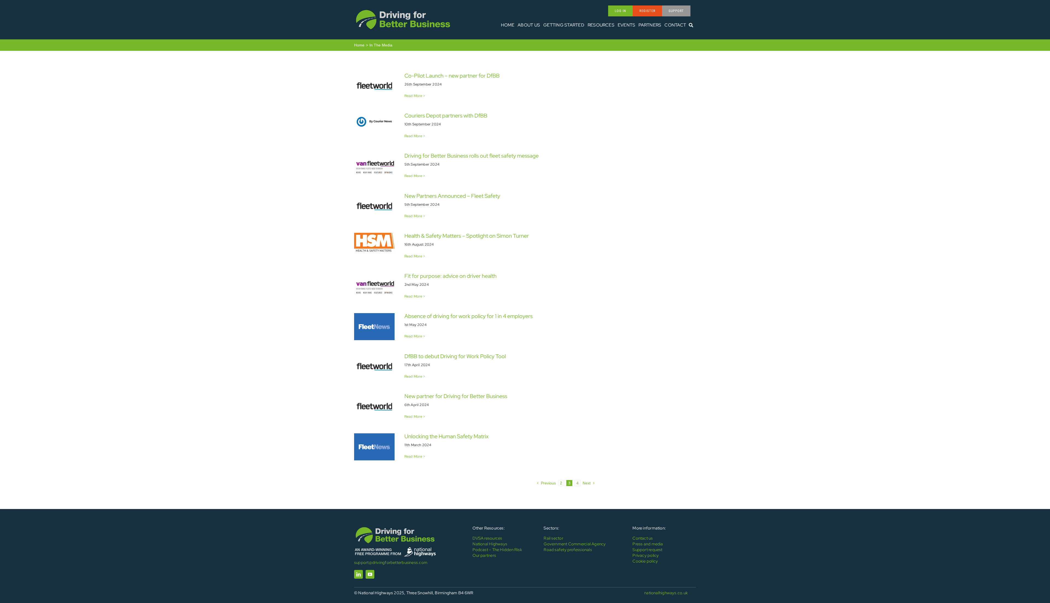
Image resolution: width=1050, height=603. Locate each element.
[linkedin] (358, 574)
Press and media (647, 544)
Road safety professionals (568, 549)
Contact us (642, 538)
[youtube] (370, 574)
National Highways (489, 544)
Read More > (414, 95)
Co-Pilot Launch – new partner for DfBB (452, 75)
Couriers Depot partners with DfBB (445, 115)
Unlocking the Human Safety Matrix (446, 436)
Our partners (484, 555)
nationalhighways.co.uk (666, 593)
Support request (647, 549)
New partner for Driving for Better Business (455, 396)
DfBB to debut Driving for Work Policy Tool (455, 356)
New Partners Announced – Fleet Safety (452, 195)
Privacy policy (645, 555)
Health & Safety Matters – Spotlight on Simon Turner (466, 235)
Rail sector (553, 538)
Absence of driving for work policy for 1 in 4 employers (468, 316)
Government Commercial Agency (575, 544)
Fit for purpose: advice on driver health (450, 276)
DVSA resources (487, 538)
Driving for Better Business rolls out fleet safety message (471, 155)
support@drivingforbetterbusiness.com (390, 562)
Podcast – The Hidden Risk (497, 549)
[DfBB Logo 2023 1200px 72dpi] (403, 10)
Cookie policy (645, 561)
